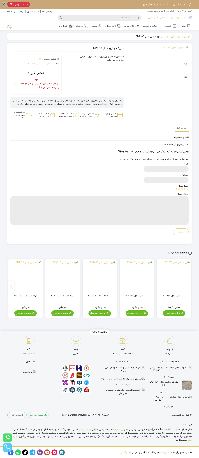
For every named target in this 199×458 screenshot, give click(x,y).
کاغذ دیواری (110, 26)
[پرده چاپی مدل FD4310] (62, 276)
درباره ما (21, 11)
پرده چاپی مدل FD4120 (25, 295)
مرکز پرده (186, 36)
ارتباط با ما (11, 11)
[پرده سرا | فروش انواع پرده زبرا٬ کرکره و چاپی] (170, 18)
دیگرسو (124, 452)
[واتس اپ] (7, 437)
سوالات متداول (33, 11)
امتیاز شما (183, 186)
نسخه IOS (16, 415)
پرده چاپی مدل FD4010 (136, 295)
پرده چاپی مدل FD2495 (99, 295)
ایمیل (185, 175)
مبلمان (94, 26)
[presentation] (11, 287)
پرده (183, 26)
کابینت (168, 26)
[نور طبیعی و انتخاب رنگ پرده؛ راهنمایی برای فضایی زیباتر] (123, 393)
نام (186, 164)
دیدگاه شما (183, 194)
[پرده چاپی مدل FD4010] (137, 276)
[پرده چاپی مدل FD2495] (99, 276)
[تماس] (7, 447)
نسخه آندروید (37, 415)
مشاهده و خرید (20, 4)
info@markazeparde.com (159, 11)
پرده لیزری (86, 429)
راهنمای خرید (47, 11)
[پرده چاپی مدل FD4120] (25, 276)
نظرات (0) (181, 128)
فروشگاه (79, 26)
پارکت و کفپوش (149, 26)
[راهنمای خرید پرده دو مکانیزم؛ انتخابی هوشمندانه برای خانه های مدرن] (123, 370)
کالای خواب (129, 26)
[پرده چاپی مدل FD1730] (174, 276)
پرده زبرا (119, 429)
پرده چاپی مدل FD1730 (174, 295)
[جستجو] (61, 18)
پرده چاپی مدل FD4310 (62, 295)
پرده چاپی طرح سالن (170, 36)
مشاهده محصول (172, 313)
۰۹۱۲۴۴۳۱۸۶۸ (182, 11)
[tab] (182, 128)
